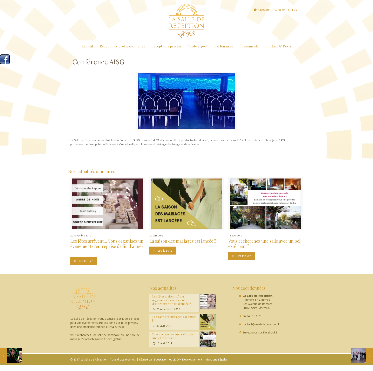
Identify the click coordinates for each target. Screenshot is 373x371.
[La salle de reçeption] (186, 20)
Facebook (264, 9)
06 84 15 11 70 (287, 9)
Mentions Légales (216, 359)
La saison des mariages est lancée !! (182, 241)
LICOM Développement (187, 359)
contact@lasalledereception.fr (261, 324)
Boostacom (160, 359)
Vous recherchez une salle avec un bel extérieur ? (264, 243)
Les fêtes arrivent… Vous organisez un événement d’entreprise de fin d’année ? (107, 246)
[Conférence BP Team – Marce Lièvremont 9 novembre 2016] (11, 355)
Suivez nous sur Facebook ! (260, 332)
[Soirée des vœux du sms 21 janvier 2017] (362, 355)
